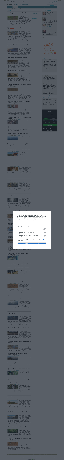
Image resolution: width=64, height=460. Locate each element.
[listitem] (32, 226)
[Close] (49, 213)
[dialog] (32, 230)
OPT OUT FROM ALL (25, 243)
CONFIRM (39, 243)
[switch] (44, 229)
